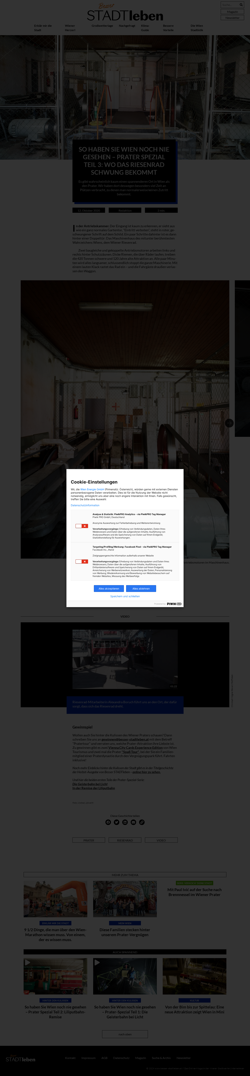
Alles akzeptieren (109, 588)
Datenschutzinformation (85, 505)
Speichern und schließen (125, 596)
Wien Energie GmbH (92, 489)
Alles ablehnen (141, 588)
